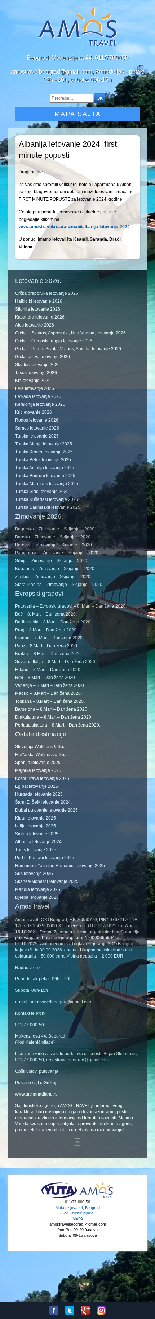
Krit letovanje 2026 (33, 412)
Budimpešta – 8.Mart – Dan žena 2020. (53, 622)
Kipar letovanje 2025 (35, 818)
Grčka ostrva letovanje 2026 (42, 356)
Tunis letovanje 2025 (35, 849)
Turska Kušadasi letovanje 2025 (46, 499)
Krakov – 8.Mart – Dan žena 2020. (48, 653)
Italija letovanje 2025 (35, 826)
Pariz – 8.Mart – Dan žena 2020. (46, 645)
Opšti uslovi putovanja (36, 1071)
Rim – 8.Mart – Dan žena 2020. (45, 677)
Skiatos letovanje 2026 (37, 364)
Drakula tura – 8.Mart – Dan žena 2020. (53, 717)
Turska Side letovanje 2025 (42, 491)
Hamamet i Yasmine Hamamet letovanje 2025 (60, 865)
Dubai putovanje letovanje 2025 (46, 810)
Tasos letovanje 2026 (36, 372)
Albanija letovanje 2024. (39, 841)
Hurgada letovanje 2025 (39, 794)
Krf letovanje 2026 (33, 380)
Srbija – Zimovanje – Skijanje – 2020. (51, 560)
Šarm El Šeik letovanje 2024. (43, 802)
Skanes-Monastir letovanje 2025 (47, 881)
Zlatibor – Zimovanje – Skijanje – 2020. (53, 576)
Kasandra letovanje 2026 (40, 317)
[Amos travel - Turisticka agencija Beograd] (96, 1197)
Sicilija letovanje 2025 (36, 833)
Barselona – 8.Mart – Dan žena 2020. (51, 709)
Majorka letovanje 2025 (38, 770)
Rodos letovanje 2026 (36, 420)
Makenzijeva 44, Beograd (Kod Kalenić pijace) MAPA (78, 1213)
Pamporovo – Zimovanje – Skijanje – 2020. (57, 552)
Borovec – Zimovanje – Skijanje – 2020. (54, 544)
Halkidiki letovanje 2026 (38, 301)
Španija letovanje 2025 (38, 762)
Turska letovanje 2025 (37, 436)
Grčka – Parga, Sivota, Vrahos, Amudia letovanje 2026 (68, 348)
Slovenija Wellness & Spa (40, 746)
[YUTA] (59, 1197)
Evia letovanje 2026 (34, 388)
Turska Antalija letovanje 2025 (44, 467)
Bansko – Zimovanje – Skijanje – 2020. (53, 536)
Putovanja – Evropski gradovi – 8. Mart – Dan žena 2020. (71, 606)
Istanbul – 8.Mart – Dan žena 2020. (49, 637)
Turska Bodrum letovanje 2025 (45, 475)
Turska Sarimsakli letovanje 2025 (47, 507)
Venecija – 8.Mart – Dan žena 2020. (50, 685)
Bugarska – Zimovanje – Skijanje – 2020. (55, 529)
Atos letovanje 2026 (34, 325)
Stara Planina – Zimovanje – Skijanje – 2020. (59, 584)
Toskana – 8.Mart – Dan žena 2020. (50, 701)
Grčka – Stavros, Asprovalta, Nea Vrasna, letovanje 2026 (70, 333)
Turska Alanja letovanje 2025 (43, 444)
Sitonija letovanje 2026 (37, 309)
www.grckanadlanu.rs (36, 1094)
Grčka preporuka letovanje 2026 (46, 293)
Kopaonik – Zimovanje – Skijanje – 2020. (55, 568)
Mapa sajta (77, 113)
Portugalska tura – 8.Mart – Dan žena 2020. (57, 725)
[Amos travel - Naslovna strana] (77, 45)
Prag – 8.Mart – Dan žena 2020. (46, 629)
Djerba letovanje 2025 (37, 897)
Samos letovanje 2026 (37, 428)
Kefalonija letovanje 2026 (40, 404)
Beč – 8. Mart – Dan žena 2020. (46, 614)
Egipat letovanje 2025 (36, 786)
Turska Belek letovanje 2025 (43, 459)
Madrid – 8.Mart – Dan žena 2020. (48, 693)
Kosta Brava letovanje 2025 (42, 778)
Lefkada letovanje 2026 (38, 396)
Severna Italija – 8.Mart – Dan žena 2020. (55, 661)
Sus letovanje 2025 (34, 873)
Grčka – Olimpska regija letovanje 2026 (53, 340)
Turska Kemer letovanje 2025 (44, 451)
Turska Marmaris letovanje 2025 (46, 483)
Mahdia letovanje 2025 (37, 889)
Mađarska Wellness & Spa (41, 754)
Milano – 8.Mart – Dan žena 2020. (48, 669)
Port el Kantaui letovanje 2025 (44, 857)
